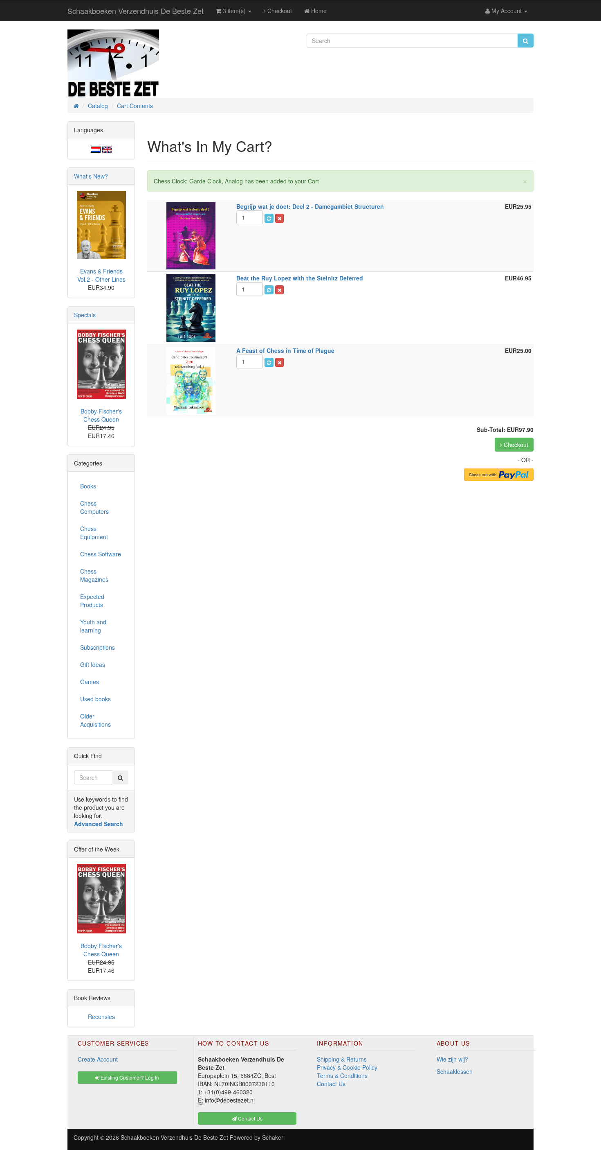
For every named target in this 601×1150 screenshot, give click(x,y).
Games (89, 682)
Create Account (98, 1059)
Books (88, 486)
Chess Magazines (94, 575)
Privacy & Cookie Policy (347, 1067)
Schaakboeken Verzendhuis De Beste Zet (135, 10)
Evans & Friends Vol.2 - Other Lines (101, 275)
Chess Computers (94, 507)
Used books (95, 699)
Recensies (101, 1016)
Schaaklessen (455, 1071)
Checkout (279, 11)
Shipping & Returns (342, 1059)
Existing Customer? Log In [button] (129, 1077)
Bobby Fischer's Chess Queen (101, 415)
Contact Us (331, 1084)
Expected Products (92, 600)
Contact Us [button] (249, 1118)
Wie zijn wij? (452, 1059)
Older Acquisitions (95, 720)
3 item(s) (234, 11)
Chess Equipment (94, 532)
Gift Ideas (92, 664)
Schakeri (273, 1137)
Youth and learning (93, 626)
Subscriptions (97, 647)
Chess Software (100, 554)
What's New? (91, 176)
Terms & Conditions (342, 1075)
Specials (85, 315)
